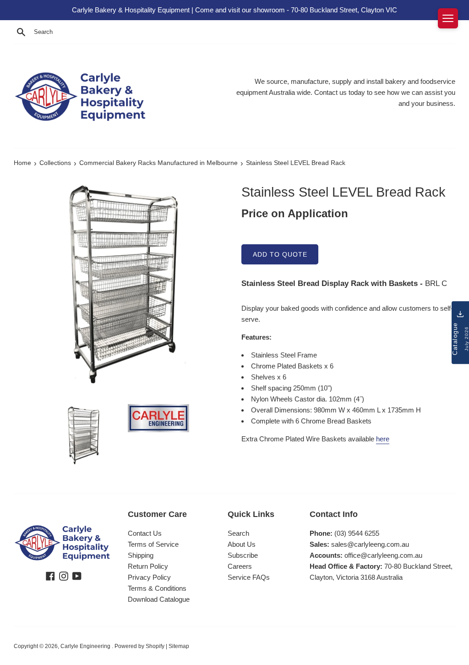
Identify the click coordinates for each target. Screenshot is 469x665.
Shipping (140, 555)
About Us (242, 544)
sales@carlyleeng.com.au (370, 544)
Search (238, 533)
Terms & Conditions (157, 588)
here (382, 439)
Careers (240, 566)
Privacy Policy (149, 577)
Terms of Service (153, 544)
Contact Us (145, 533)
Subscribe (243, 555)
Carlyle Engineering (86, 646)
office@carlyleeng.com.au (383, 555)
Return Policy (148, 566)
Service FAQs (249, 577)
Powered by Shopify (139, 646)
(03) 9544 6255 (356, 533)
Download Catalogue (159, 599)
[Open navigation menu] (448, 18)
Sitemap (179, 646)
